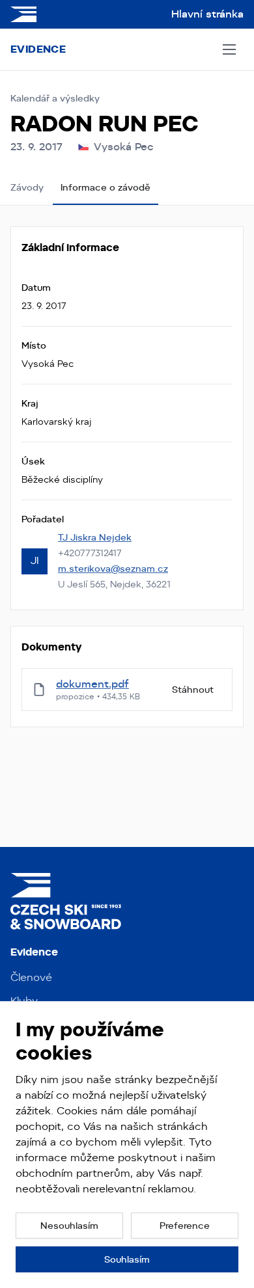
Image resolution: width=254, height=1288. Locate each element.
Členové (31, 977)
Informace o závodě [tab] (105, 187)
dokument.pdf (92, 684)
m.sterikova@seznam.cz (113, 568)
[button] (69, 1226)
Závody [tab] (27, 187)
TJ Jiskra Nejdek (95, 537)
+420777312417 (90, 553)
